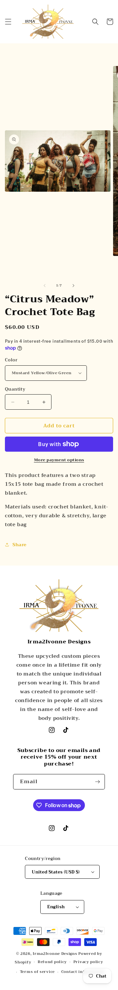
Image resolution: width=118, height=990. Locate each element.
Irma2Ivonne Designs (55, 954)
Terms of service (37, 972)
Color (11, 360)
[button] (8, 21)
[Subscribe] (97, 781)
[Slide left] (44, 285)
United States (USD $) (56, 872)
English (56, 907)
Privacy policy (88, 962)
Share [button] (19, 545)
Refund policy (52, 962)
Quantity (15, 389)
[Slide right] (73, 285)
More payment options (59, 460)
